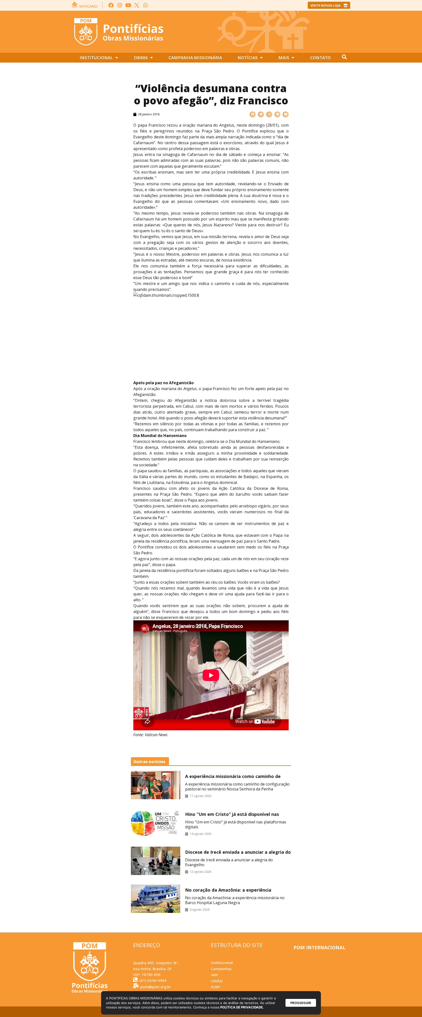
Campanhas (221, 968)
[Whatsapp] (145, 5)
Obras (141, 57)
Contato (320, 57)
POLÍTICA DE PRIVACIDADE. (242, 1007)
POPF (215, 986)
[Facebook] (111, 5)
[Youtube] (128, 5)
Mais (283, 57)
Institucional (96, 57)
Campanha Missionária (195, 57)
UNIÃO (217, 980)
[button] (253, 114)
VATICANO (88, 6)
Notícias (248, 57)
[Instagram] (119, 5)
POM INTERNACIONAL (319, 947)
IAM (214, 974)
